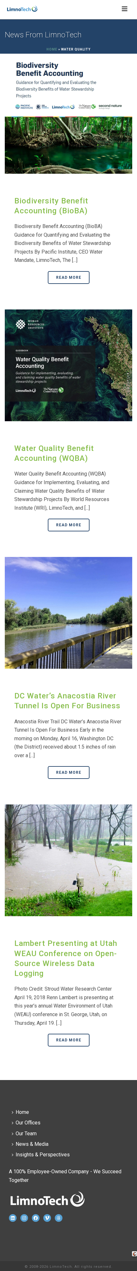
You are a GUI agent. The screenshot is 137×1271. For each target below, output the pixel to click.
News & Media (32, 1144)
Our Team (26, 1133)
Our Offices (28, 1123)
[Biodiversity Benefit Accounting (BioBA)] (68, 117)
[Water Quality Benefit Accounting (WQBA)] (68, 365)
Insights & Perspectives (43, 1155)
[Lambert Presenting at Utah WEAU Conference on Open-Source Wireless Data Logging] (68, 860)
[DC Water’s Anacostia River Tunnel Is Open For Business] (68, 612)
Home (52, 49)
